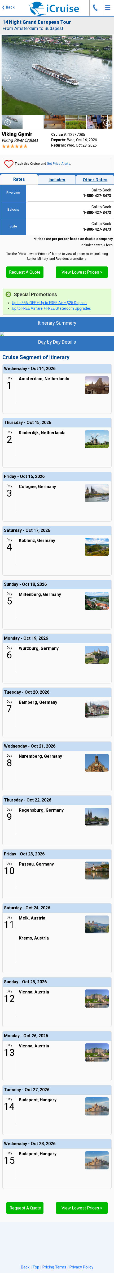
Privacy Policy (81, 1267)
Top (36, 1267)
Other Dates (95, 179)
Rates (19, 179)
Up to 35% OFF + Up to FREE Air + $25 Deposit (49, 303)
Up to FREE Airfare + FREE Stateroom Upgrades (51, 308)
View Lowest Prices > (82, 272)
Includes (57, 179)
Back (25, 1267)
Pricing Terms (54, 1267)
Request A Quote (25, 272)
